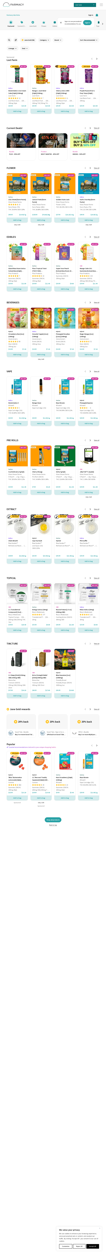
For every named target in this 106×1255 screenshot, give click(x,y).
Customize (65, 1246)
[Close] (99, 1228)
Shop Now (78, 5)
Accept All (92, 1246)
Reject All (79, 1246)
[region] (79, 1238)
